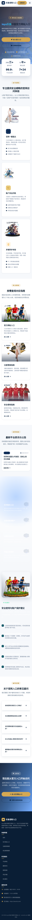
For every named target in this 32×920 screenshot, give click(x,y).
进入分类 (6, 337)
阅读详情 (6, 468)
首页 (4, 837)
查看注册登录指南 (17, 800)
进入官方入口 (17, 39)
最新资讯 (5, 866)
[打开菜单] (30, 3)
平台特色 (5, 861)
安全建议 (5, 879)
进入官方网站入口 (17, 794)
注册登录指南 (6, 846)
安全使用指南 (6, 850)
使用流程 (5, 870)
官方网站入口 (6, 842)
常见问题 (5, 874)
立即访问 (22, 3)
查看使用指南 (17, 45)
